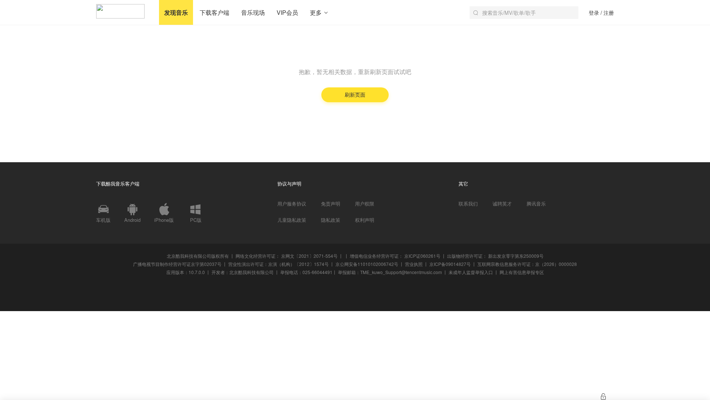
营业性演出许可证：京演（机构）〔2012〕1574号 (278, 264)
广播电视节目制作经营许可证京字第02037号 (177, 264)
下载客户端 (214, 12)
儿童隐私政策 (291, 220)
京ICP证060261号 (422, 256)
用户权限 (364, 203)
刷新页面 (355, 94)
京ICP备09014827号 (450, 264)
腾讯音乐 (536, 203)
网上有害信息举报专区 (522, 272)
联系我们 (468, 203)
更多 (316, 12)
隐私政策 (330, 220)
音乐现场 (253, 12)
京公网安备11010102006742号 (366, 264)
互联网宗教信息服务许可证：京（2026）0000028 (527, 264)
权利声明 (364, 220)
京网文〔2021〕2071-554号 (309, 256)
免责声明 (330, 203)
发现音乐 (176, 12)
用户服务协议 (291, 203)
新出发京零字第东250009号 (516, 256)
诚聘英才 (502, 203)
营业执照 (414, 264)
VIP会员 (287, 12)
